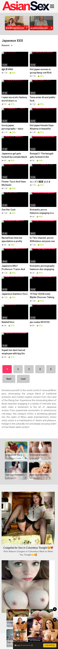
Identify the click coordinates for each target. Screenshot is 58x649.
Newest (6, 45)
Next (8, 379)
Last (23, 379)
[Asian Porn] (26, 6)
